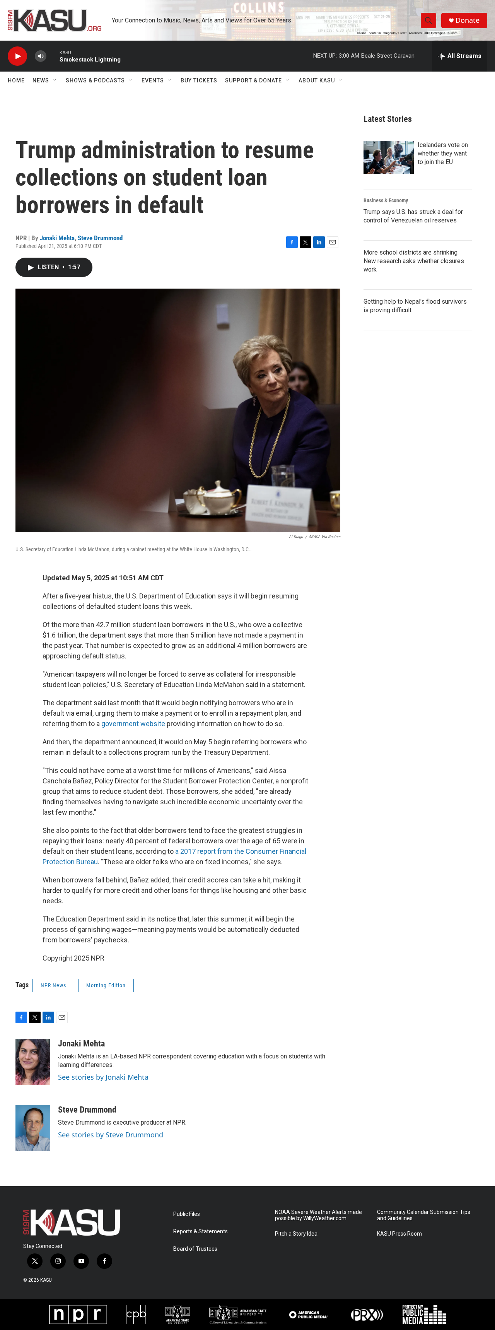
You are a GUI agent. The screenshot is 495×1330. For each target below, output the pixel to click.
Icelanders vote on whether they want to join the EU (443, 153)
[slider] (53, 56)
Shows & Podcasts (95, 80)
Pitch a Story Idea (296, 1234)
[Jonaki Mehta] (32, 1062)
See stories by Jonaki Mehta (103, 1077)
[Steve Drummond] (32, 1128)
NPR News (53, 985)
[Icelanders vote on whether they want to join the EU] (389, 157)
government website (133, 724)
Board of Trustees (195, 1249)
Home (16, 80)
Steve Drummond (100, 238)
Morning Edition (106, 985)
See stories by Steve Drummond (110, 1134)
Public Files (186, 1214)
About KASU (317, 80)
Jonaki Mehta (57, 238)
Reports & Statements (200, 1231)
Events (153, 80)
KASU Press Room (399, 1234)
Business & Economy (386, 200)
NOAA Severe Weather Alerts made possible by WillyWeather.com (318, 1215)
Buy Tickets (199, 80)
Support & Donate (253, 80)
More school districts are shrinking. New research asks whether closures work (414, 261)
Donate (468, 20)
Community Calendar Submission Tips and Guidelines (423, 1215)
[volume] (40, 56)
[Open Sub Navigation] (55, 80)
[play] (17, 56)
